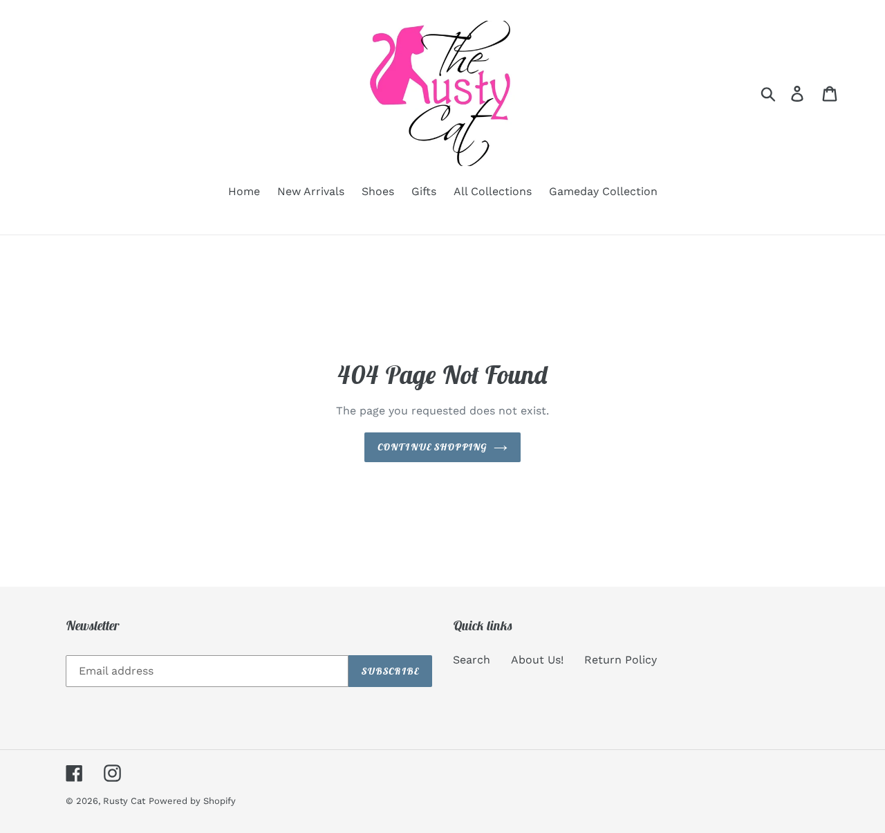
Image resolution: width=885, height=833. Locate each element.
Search (471, 659)
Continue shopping (432, 447)
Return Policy (620, 659)
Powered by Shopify (192, 801)
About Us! (537, 659)
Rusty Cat (124, 801)
